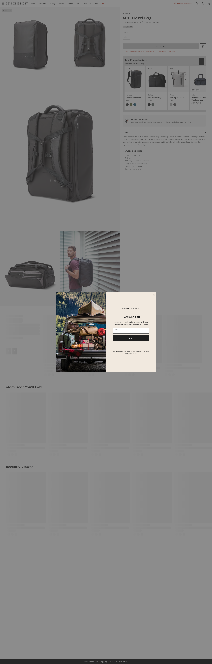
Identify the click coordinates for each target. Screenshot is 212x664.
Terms (135, 353)
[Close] (154, 294)
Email (116, 329)
